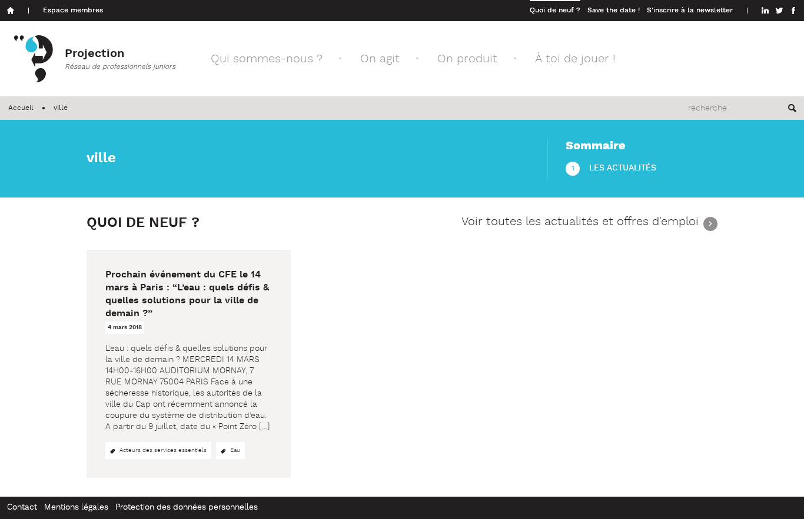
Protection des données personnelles (186, 507)
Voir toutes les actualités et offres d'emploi (580, 223)
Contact (22, 507)
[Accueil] (10, 10)
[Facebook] (793, 10)
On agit (380, 59)
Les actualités (622, 168)
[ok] (792, 108)
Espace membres (73, 10)
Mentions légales (76, 507)
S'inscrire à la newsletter (690, 10)
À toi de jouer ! (575, 59)
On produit (467, 59)
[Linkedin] (765, 10)
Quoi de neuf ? (555, 10)
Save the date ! (613, 10)
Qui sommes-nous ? (267, 59)
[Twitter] (779, 10)
